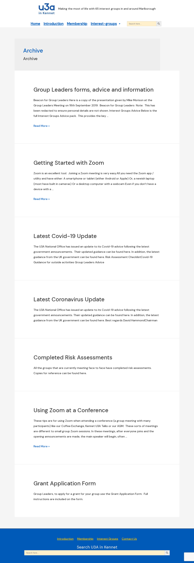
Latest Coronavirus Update (69, 299)
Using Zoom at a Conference (71, 410)
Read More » (42, 126)
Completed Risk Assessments (73, 357)
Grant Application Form (65, 483)
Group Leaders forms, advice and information (94, 89)
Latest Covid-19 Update (65, 236)
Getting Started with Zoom (69, 162)
